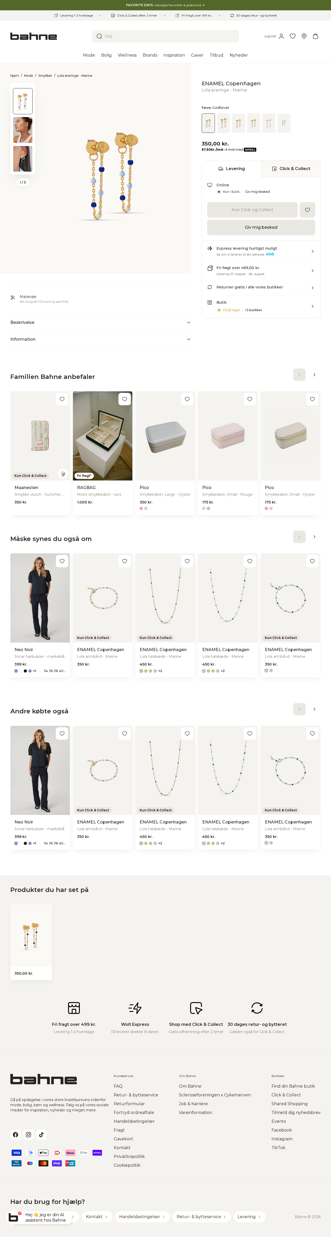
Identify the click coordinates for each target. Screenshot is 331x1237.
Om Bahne (190, 1086)
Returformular (129, 1103)
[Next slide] (23, 168)
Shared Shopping (290, 1103)
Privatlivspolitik (129, 1156)
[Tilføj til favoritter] (307, 210)
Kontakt (122, 1147)
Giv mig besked (257, 192)
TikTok (278, 1147)
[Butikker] (304, 36)
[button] (261, 253)
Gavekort (123, 1138)
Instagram (282, 1138)
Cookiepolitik (127, 1165)
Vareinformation (195, 1112)
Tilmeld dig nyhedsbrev (296, 1112)
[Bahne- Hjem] (49, 36)
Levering (235, 168)
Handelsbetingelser (134, 1121)
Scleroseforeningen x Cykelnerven (215, 1095)
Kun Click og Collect (252, 209)
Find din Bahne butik (293, 1086)
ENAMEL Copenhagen (231, 83)
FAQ (118, 1086)
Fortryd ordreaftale (134, 1112)
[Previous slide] (23, 90)
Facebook (282, 1130)
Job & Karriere (193, 1103)
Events (279, 1121)
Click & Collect (295, 168)
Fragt (119, 1130)
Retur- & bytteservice (136, 1095)
